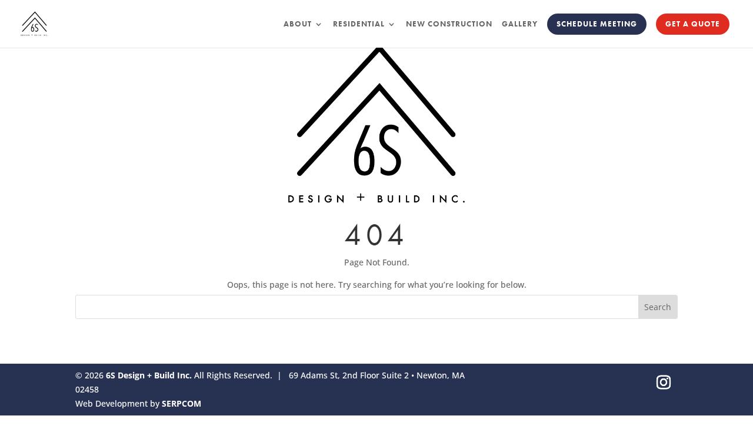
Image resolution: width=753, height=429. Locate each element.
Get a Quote (692, 24)
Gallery (520, 24)
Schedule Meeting (597, 24)
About (298, 24)
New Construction (449, 24)
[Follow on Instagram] (663, 382)
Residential (359, 24)
